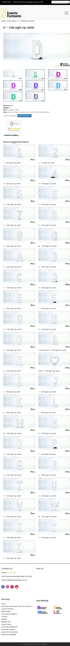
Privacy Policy (6, 624)
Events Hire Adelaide (8, 635)
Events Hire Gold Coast (9, 632)
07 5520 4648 (6, 2)
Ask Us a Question (10, 116)
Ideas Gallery (6, 611)
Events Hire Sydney (8, 629)
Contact (4, 617)
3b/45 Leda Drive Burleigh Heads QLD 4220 (29, 2)
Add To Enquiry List (24, 116)
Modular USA (5, 622)
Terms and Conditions (9, 614)
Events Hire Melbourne (9, 627)
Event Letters (12, 21)
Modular (4, 619)
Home (3, 21)
